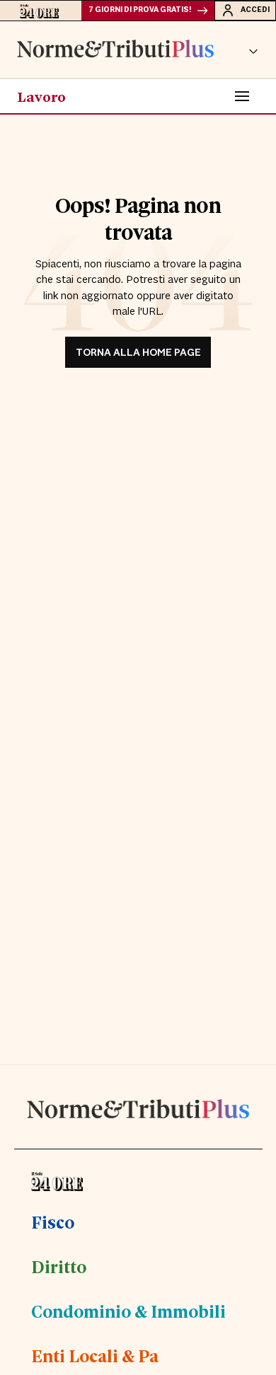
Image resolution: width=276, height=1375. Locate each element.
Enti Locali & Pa (95, 1355)
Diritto (58, 1266)
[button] (253, 49)
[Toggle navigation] (242, 96)
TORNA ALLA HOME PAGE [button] (138, 352)
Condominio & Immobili (128, 1310)
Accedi (255, 10)
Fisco (52, 1221)
